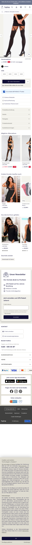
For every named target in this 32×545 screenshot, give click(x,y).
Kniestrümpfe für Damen (8, 259)
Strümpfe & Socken (14, 11)
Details (4, 114)
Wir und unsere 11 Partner (8, 464)
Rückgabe (5, 119)
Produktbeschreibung (8, 110)
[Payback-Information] (27, 421)
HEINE (3, 359)
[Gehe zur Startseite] (7, 7)
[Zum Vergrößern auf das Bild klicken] (29, 54)
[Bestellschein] (21, 7)
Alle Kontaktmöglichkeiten (11, 336)
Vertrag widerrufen (10, 409)
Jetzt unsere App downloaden (16, 377)
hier (21, 481)
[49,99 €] (11, 189)
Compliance (24, 413)
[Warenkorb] (30, 7)
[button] (2, 7)
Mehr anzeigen (8, 313)
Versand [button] (20, 62)
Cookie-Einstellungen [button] (16, 416)
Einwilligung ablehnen (7, 542)
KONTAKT (4, 326)
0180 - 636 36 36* (8, 347)
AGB (18, 409)
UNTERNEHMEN (6, 364)
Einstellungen (27, 542)
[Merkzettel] (25, 7)
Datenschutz (24, 409)
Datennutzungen (22, 466)
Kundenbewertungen (8, 128)
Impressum (16, 413)
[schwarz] (2, 66)
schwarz (6, 66)
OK (16, 538)
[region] (16, 501)
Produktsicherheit (7, 123)
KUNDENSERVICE (7, 355)
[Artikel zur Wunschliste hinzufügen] (28, 81)
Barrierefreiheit (8, 413)
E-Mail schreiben (7, 332)
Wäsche (7, 11)
